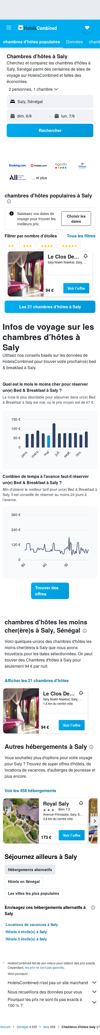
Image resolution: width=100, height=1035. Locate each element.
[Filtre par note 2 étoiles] (11, 247)
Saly (46, 1026)
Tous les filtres (81, 236)
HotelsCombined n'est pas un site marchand (48, 983)
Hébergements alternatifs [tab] (30, 869)
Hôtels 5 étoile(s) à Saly (26, 938)
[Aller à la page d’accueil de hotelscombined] (37, 27)
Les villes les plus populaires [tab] (33, 893)
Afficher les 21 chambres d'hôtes (37, 680)
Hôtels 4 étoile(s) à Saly (26, 931)
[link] (50, 307)
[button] (8, 27)
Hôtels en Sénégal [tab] (24, 881)
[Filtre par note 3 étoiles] (27, 247)
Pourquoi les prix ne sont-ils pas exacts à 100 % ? (45, 1002)
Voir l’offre (76, 288)
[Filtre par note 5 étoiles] (69, 247)
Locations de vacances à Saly (32, 924)
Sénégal (22, 1026)
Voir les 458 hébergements (30, 790)
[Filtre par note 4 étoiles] (47, 247)
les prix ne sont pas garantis (44, 967)
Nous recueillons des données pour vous (45, 992)
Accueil (5, 1026)
